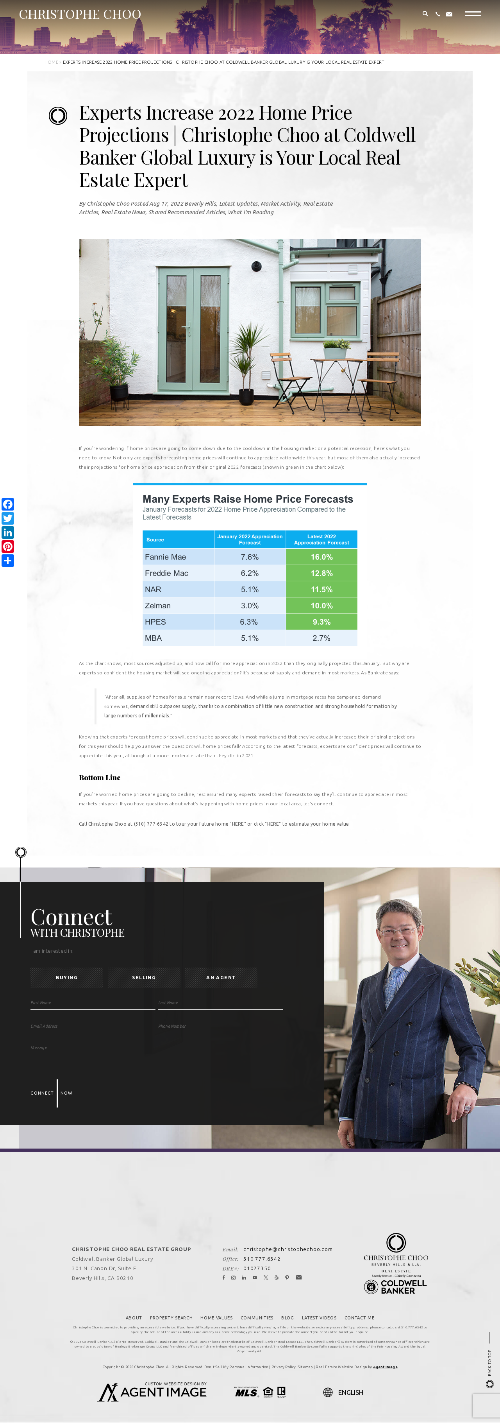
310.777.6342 (262, 1259)
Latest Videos (319, 1317)
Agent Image (385, 1367)
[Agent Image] (151, 1399)
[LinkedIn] (244, 1278)
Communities (257, 1317)
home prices (144, 448)
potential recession (349, 448)
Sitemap (305, 1367)
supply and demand (299, 672)
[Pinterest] (287, 1278)
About (134, 1317)
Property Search (171, 1317)
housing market (298, 448)
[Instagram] (233, 1278)
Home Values (216, 1317)
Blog (287, 1317)
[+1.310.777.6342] (438, 14)
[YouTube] (255, 1278)
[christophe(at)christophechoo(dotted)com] (449, 14)
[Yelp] (277, 1278)
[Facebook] (224, 1278)
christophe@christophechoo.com (288, 1249)
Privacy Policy (283, 1367)
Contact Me (360, 1317)
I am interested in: (51, 950)
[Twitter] (266, 1278)
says (393, 672)
